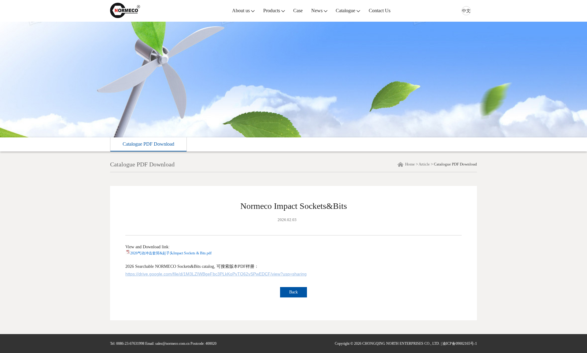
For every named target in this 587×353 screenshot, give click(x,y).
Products (271, 10)
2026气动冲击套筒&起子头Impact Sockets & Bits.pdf (171, 253)
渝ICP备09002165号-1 (459, 343)
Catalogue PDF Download (148, 144)
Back (293, 292)
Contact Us (379, 10)
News (317, 10)
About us (241, 10)
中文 (466, 11)
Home (410, 164)
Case (298, 10)
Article (424, 164)
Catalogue (345, 10)
